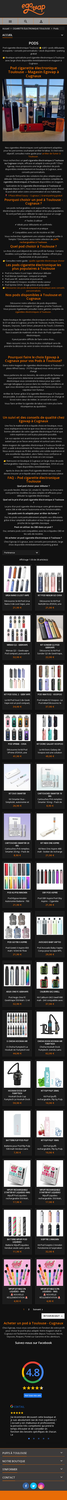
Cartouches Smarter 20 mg (17, 844)
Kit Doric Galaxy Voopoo (50, 744)
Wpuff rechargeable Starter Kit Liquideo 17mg (49, 1192)
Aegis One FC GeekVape (17, 991)
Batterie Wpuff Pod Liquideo (17, 1240)
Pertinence (21, 553)
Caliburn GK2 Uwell (50, 991)
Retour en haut (53, 1316)
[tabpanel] (33, 1421)
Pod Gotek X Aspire (17, 942)
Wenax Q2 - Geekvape (17, 645)
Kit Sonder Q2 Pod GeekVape (50, 646)
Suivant (38, 1309)
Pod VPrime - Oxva (17, 744)
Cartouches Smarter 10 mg (50, 795)
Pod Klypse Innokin (17, 892)
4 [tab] (43, 1438)
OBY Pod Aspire (50, 892)
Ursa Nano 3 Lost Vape (17, 595)
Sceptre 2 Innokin (50, 1239)
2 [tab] (33, 1438)
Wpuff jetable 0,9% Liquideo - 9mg (49, 1290)
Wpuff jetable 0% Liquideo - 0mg (17, 1290)
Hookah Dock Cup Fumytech (17, 1092)
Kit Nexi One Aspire (49, 843)
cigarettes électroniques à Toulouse (22, 181)
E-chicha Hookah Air (17, 1041)
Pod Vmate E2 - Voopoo (50, 694)
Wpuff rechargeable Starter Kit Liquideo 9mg (17, 1191)
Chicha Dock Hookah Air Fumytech (50, 1042)
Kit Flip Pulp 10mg (50, 1140)
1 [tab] (29, 1438)
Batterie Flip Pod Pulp (17, 1140)
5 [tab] (48, 1438)
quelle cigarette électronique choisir (46, 260)
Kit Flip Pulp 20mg (50, 1090)
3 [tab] (38, 1438)
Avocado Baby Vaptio (50, 942)
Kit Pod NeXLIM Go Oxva (50, 595)
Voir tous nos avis (33, 1395)
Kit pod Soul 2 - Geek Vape (17, 694)
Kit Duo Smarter (17, 793)
